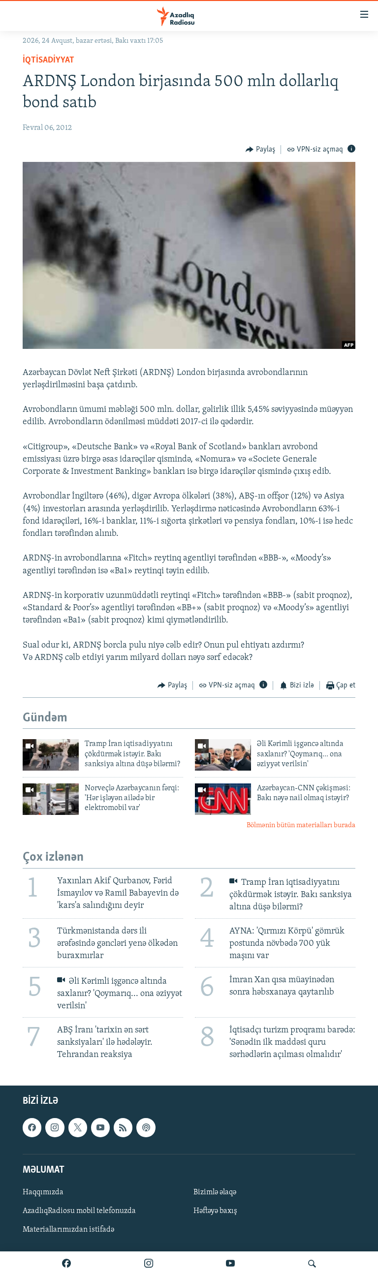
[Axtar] (312, 1263)
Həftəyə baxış (215, 1211)
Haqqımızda (43, 1192)
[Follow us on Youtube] (100, 1128)
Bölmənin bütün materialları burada (301, 825)
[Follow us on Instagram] (54, 1128)
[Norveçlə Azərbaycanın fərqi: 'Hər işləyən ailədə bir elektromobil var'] (51, 799)
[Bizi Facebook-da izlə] (66, 1263)
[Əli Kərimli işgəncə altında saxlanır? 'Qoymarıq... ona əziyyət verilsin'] (223, 755)
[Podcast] (145, 1128)
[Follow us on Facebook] (32, 1128)
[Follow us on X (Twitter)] (77, 1128)
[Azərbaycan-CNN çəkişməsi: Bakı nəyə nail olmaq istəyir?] (223, 799)
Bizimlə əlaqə (214, 1192)
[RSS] (123, 1128)
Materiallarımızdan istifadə (68, 1230)
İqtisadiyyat (48, 60)
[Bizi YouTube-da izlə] (230, 1263)
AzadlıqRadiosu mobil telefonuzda (79, 1211)
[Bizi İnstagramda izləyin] (148, 1263)
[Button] (260, 149)
